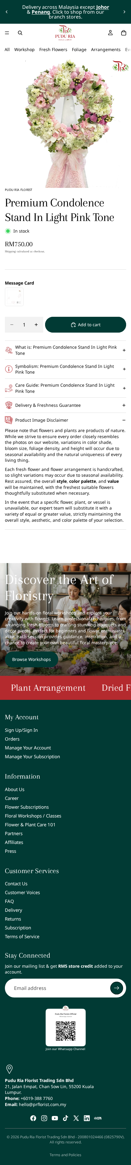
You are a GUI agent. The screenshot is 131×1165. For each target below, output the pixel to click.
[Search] (20, 33)
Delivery (13, 910)
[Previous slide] (6, 12)
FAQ (9, 901)
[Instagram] (44, 1118)
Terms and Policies (65, 1154)
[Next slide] (124, 12)
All (7, 49)
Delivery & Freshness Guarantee (48, 405)
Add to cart (89, 324)
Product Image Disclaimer (41, 420)
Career (12, 798)
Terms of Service (22, 936)
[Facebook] (33, 1118)
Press (10, 851)
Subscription (18, 928)
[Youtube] (54, 1118)
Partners (14, 833)
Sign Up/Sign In (21, 730)
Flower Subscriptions (27, 807)
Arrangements (106, 49)
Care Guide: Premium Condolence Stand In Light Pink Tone (65, 388)
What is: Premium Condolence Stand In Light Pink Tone (66, 350)
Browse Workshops (31, 659)
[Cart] (123, 33)
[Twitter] (76, 1118)
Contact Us (16, 883)
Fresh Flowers (53, 49)
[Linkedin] (86, 1118)
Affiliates (14, 842)
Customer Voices (22, 892)
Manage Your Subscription (32, 756)
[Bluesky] (97, 1118)
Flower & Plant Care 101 (30, 824)
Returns (13, 919)
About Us (14, 789)
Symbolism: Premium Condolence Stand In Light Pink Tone (64, 369)
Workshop (24, 49)
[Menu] (7, 33)
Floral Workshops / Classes (33, 816)
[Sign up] (116, 988)
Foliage (79, 49)
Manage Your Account (28, 748)
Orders (12, 739)
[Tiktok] (65, 1118)
